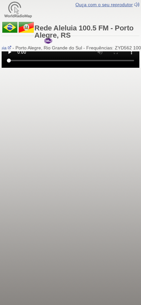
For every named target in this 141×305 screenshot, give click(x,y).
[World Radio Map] (18, 9)
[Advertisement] (70, 107)
